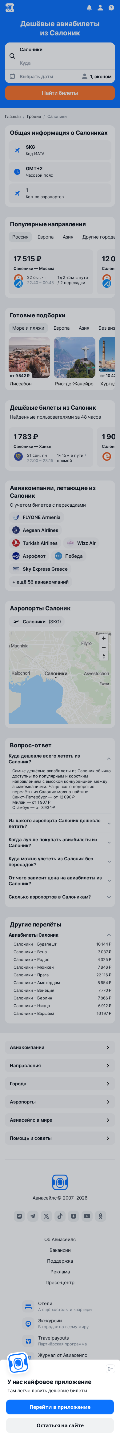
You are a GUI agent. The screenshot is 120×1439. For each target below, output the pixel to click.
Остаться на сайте (60, 1425)
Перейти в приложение (60, 1407)
